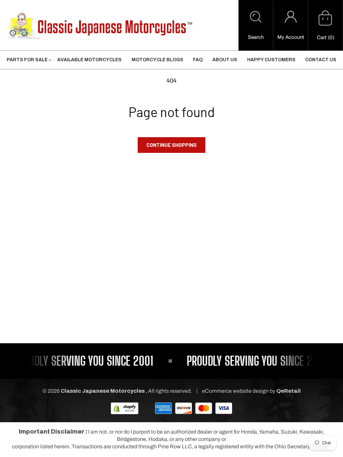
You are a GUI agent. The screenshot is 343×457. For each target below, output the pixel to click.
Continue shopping (171, 145)
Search (256, 37)
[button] (255, 25)
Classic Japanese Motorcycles (103, 391)
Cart (321, 37)
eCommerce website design (236, 391)
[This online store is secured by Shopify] (124, 408)
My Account (290, 37)
